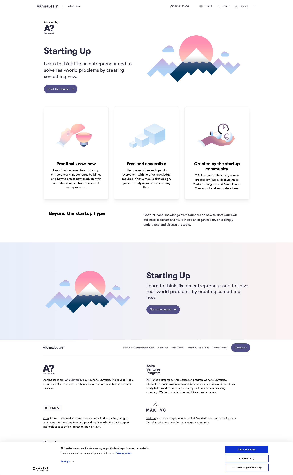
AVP (148, 379)
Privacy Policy (220, 347)
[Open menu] (254, 6)
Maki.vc (151, 418)
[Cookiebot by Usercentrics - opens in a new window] (40, 469)
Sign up (244, 6)
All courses (74, 6)
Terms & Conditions (198, 347)
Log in (226, 6)
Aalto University (73, 379)
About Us (163, 347)
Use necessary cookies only (247, 467)
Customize (245, 458)
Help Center (177, 347)
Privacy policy (124, 453)
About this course (179, 5)
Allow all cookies (247, 449)
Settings (65, 461)
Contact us (241, 347)
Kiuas (46, 418)
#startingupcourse (144, 347)
